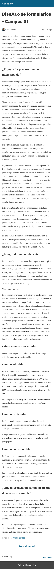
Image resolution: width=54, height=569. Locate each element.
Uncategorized (18, 538)
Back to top (47, 557)
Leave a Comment (27, 546)
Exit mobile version (27, 565)
